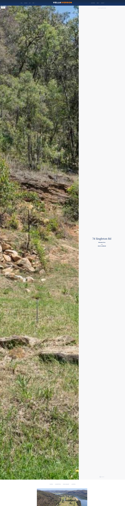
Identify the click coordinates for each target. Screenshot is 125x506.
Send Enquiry (66, 484)
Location (73, 484)
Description (58, 484)
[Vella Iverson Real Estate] (62, 2)
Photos (51, 484)
